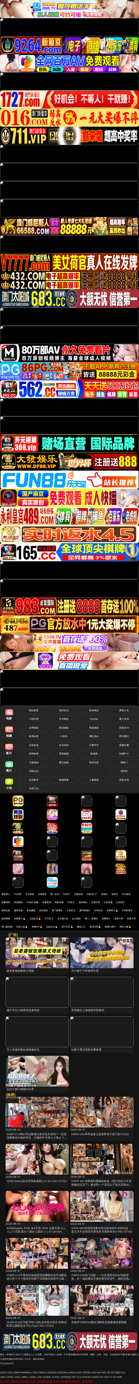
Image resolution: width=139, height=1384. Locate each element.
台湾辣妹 (34, 727)
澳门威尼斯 (6, 926)
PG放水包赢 (32, 902)
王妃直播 (108, 902)
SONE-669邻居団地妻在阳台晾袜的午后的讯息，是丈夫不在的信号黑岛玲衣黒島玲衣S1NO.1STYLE (101, 1229)
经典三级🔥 (22, 926)
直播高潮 (46, 902)
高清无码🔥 (95, 926)
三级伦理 (34, 718)
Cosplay (94, 718)
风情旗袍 (34, 753)
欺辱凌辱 (34, 736)
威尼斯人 (5, 894)
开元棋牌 (29, 894)
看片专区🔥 (67, 926)
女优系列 (64, 745)
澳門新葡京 (84, 910)
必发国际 (43, 910)
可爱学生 (94, 745)
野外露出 (124, 736)
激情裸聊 (5, 918)
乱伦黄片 (120, 902)
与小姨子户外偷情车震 (85, 970)
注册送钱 (78, 894)
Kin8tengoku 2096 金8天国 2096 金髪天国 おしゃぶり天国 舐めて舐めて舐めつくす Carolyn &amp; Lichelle (36, 1231)
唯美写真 (94, 762)
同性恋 (124, 771)
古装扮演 (34, 745)
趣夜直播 (18, 910)
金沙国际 (76, 918)
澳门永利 (54, 894)
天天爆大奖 (62, 918)
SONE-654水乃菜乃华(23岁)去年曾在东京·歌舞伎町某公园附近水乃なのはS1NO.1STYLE (37, 1323)
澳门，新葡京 (91, 918)
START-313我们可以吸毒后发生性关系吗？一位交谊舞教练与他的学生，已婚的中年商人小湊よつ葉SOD (37, 1137)
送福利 (104, 894)
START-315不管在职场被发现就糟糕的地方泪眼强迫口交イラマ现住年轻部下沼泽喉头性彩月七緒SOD (37, 1278)
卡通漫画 (34, 762)
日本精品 (64, 718)
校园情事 (64, 779)
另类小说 (34, 788)
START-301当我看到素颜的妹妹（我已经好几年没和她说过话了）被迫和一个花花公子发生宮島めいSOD (101, 1184)
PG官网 (18, 894)
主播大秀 (95, 902)
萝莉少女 (124, 710)
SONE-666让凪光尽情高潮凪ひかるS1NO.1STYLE (37, 1181)
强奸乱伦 (64, 710)
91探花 (64, 736)
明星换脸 (64, 753)
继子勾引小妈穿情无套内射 (23, 1010)
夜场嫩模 (31, 910)
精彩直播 (59, 902)
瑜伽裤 (93, 753)
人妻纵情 (94, 779)
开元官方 (49, 918)
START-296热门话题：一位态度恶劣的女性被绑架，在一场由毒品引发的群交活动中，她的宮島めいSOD (101, 1278)
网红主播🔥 (125, 926)
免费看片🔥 (112, 910)
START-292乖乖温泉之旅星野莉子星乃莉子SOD (100, 1134)
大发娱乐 (71, 910)
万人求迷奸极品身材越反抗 (23, 1049)
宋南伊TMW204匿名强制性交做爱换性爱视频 (99, 1322)
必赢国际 (5, 902)
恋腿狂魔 (124, 745)
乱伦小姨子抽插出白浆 (20, 1089)
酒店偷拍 (83, 902)
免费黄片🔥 (20, 918)
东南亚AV (124, 727)
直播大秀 (131, 918)
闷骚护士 (124, 753)
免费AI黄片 (110, 926)
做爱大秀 (118, 918)
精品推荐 (34, 710)
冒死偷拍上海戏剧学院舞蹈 (87, 1010)
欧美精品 (94, 710)
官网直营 (42, 894)
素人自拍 (124, 718)
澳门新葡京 (57, 910)
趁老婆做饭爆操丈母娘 (20, 970)
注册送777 (92, 894)
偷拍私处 (5, 910)
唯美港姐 (94, 727)
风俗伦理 (124, 779)
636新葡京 (127, 910)
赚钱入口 (81, 926)
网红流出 (94, 736)
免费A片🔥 (37, 926)
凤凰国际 (18, 902)
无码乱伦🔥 (35, 918)
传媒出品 (34, 771)
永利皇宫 (98, 910)
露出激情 (64, 762)
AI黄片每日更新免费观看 (86, 1049)
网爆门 (124, 762)
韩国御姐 (64, 727)
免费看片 (106, 918)
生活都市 (34, 779)
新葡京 (114, 894)
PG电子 (66, 894)
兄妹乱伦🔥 (52, 926)
